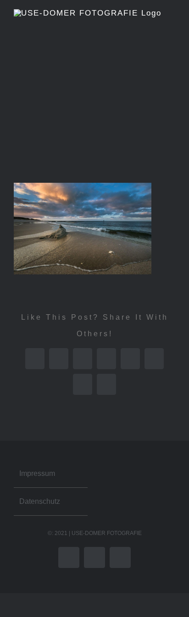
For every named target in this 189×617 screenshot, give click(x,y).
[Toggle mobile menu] (171, 161)
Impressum (37, 473)
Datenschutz (39, 501)
